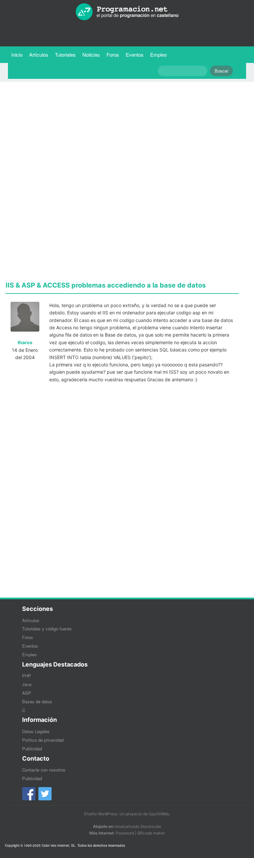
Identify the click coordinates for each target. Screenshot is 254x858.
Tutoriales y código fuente (46, 628)
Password (125, 833)
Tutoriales (67, 54)
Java (26, 684)
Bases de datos (37, 701)
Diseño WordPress (100, 813)
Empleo (158, 54)
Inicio (16, 54)
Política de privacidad (43, 740)
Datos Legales (36, 731)
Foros (112, 54)
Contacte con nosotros (43, 770)
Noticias (91, 54)
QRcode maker (151, 833)
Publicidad (32, 748)
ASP (26, 693)
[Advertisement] (122, 133)
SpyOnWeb (159, 813)
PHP (26, 675)
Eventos (135, 54)
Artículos (38, 54)
